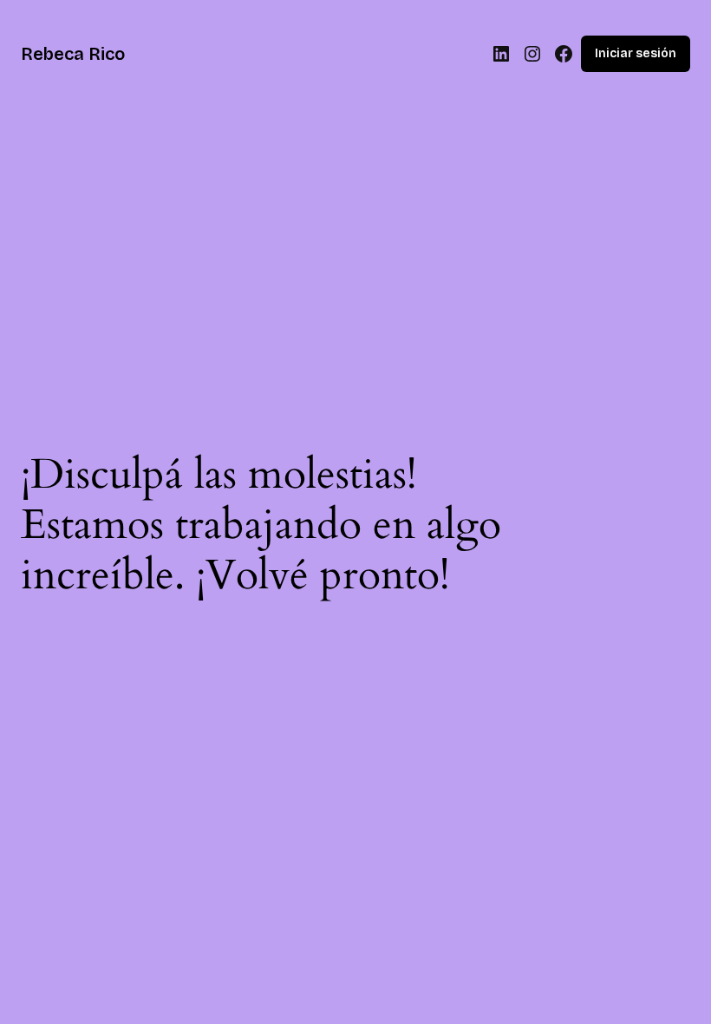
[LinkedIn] (501, 53)
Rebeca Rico (73, 53)
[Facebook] (563, 53)
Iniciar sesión (635, 53)
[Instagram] (532, 53)
